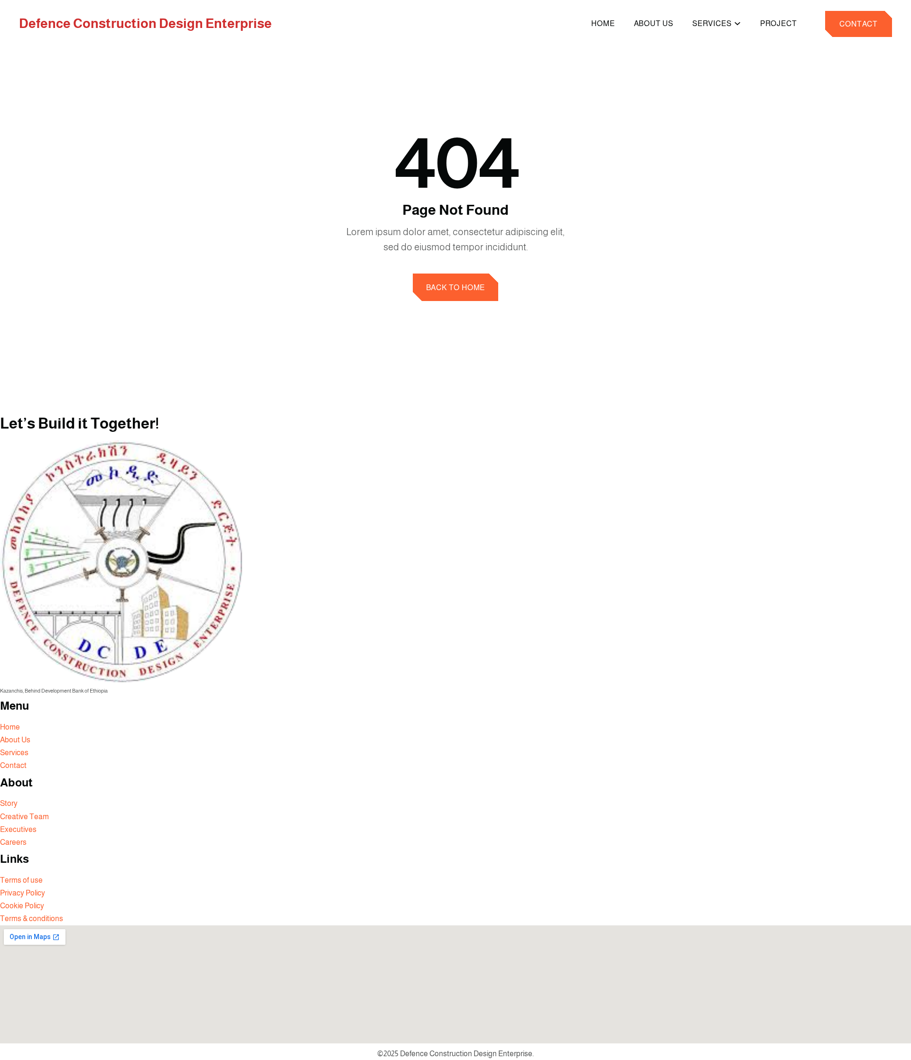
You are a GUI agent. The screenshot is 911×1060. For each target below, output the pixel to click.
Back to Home (455, 287)
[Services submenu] (737, 22)
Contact (858, 24)
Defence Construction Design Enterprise (145, 23)
